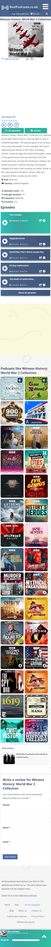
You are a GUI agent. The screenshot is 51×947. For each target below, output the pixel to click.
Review (6, 804)
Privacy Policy (37, 916)
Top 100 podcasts (20, 13)
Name (6, 827)
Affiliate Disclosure (25, 922)
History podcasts (9, 120)
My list (36, 13)
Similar (37, 130)
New (17, 904)
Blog (11, 910)
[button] (46, 5)
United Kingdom (32, 904)
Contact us (36, 910)
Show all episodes (27, 292)
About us (22, 910)
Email (6, 842)
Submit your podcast (17, 916)
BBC (16, 201)
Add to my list (12, 59)
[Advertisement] (25, 88)
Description (7, 116)
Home (7, 904)
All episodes (14, 130)
